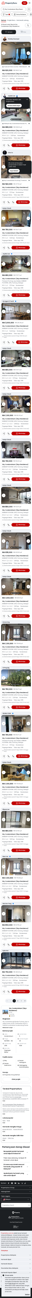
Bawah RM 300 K (18, 1129)
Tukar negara (5, 1196)
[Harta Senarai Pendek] (28, 44)
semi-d (19, 1098)
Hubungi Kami (5, 1191)
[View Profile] (16, 39)
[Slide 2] (14, 176)
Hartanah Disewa (6, 1264)
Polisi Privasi (11, 1283)
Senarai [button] (10, 32)
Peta (24, 32)
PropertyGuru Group (7, 1188)
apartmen (14, 1098)
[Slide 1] (11, 62)
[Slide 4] (17, 176)
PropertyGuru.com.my (7, 1233)
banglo (24, 1098)
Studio (4, 1138)
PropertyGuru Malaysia (8, 1255)
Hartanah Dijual (6, 1259)
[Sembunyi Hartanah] (24, 44)
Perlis (4, 1120)
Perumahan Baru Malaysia (9, 1268)
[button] (3, 20)
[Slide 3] (14, 62)
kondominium (7, 1098)
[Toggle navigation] (29, 3)
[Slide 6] (18, 62)
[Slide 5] (17, 62)
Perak (8, 1120)
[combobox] (15, 9)
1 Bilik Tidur (11, 1138)
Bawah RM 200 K (7, 1129)
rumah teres (17, 1097)
